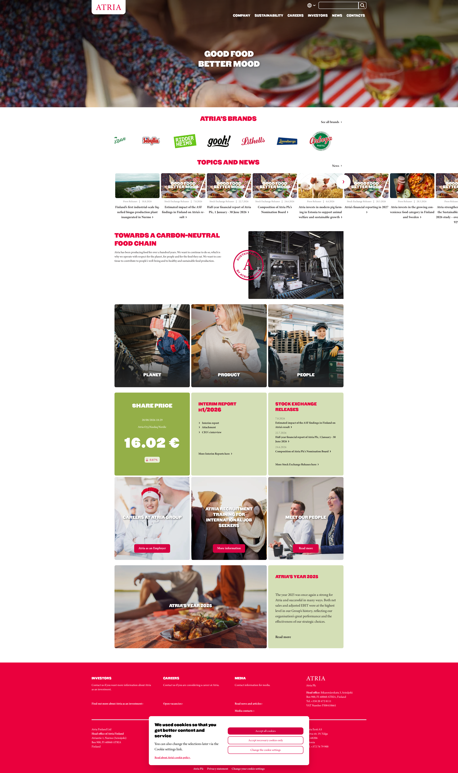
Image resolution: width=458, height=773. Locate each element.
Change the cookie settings (265, 750)
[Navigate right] (343, 182)
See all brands (330, 122)
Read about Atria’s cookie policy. (172, 757)
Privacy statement (217, 769)
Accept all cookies (265, 731)
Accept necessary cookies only (266, 740)
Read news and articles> (249, 703)
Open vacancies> (173, 703)
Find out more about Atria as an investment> (117, 703)
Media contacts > (245, 711)
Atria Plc (198, 769)
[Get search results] (362, 5)
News (335, 165)
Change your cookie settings (248, 769)
